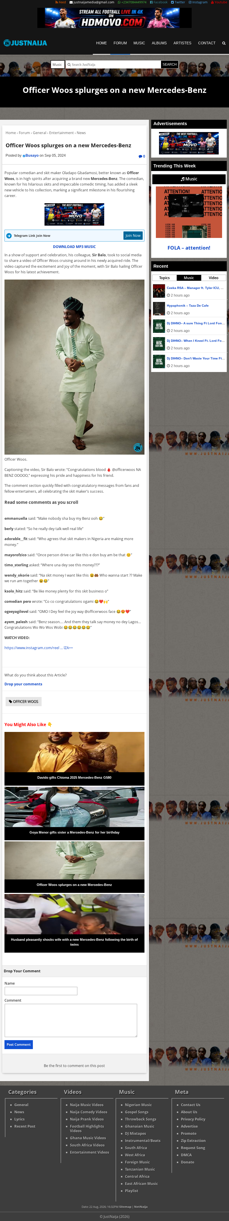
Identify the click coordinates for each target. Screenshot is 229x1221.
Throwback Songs (140, 1119)
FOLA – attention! (189, 247)
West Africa (135, 1155)
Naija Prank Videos (87, 1119)
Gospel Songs (136, 1112)
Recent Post (24, 1126)
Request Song (193, 1147)
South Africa (136, 1147)
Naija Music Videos (87, 1104)
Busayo (32, 155)
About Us (189, 1112)
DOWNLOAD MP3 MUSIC (74, 246)
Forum (120, 43)
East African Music (141, 1183)
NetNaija (141, 1207)
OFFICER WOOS (25, 701)
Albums (159, 43)
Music (139, 43)
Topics (164, 278)
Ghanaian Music (139, 1126)
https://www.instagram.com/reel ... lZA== (38, 647)
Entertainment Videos (89, 1152)
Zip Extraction (193, 1140)
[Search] (224, 43)
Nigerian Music (138, 1104)
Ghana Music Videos (88, 1137)
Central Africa (137, 1176)
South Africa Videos (87, 1145)
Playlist (131, 1190)
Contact (207, 43)
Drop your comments (23, 684)
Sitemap (125, 1207)
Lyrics (19, 1119)
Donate (187, 1162)
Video (213, 278)
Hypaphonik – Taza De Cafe (188, 305)
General (21, 1104)
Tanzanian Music (140, 1169)
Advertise (189, 1126)
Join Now (133, 235)
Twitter (179, 2)
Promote (188, 1133)
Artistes (182, 43)
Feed (62, 2)
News (19, 1112)
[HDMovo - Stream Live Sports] (114, 26)
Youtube (220, 2)
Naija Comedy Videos (88, 1112)
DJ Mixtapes (135, 1133)
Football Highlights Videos (87, 1128)
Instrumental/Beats (143, 1140)
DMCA (186, 1155)
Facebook (160, 2)
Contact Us (190, 1104)
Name (9, 983)
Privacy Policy (193, 1119)
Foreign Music (137, 1162)
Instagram (199, 2)
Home (101, 43)
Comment (12, 1000)
